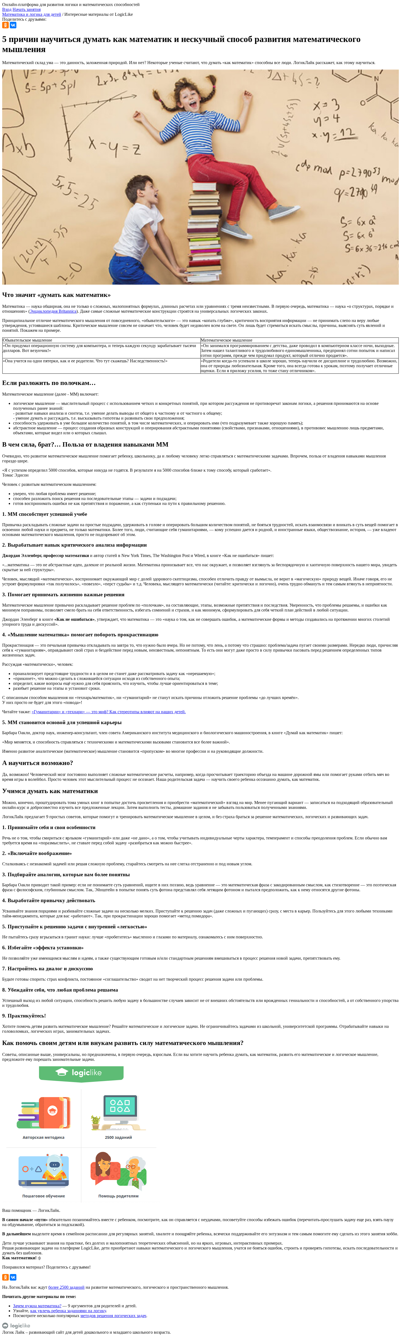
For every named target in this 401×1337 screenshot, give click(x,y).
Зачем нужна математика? (37, 1305)
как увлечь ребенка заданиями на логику (68, 1310)
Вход (6, 9)
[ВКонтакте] (13, 25)
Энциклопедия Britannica (53, 311)
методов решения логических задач (113, 1315)
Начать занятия (27, 9)
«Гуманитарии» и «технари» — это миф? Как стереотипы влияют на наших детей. (109, 711)
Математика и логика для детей (31, 14)
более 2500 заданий (66, 1287)
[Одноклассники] (5, 25)
